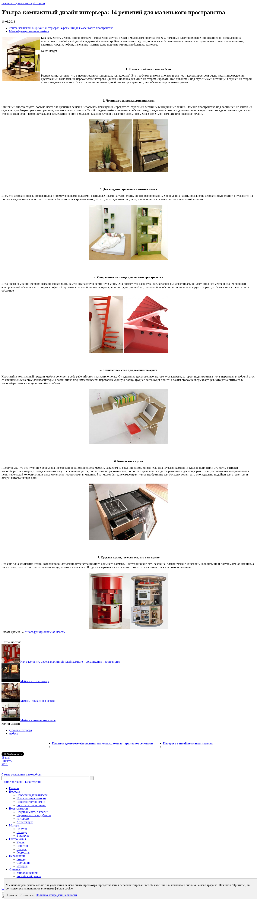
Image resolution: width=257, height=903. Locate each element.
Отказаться (27, 895)
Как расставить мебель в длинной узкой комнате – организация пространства (70, 661)
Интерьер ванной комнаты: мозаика (188, 743)
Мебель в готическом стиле (38, 720)
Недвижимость (22, 3)
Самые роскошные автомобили (22, 774)
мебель (13, 733)
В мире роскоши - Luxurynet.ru (21, 781)
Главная (7, 3)
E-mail (6, 757)
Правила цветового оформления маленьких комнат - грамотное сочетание (102, 743)
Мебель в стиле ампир (34, 681)
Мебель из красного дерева (37, 700)
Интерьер (39, 3)
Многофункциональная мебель (29, 31)
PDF (5, 764)
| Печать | (7, 760)
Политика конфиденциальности (56, 895)
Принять (12, 895)
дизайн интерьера (20, 730)
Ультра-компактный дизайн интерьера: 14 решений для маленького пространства (61, 28)
